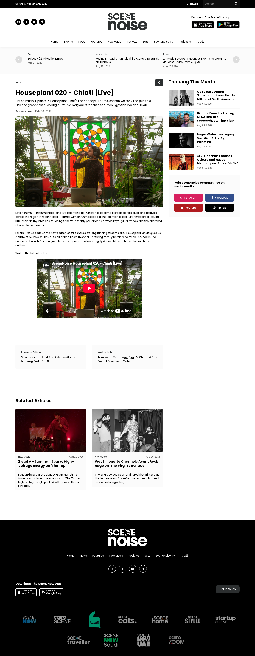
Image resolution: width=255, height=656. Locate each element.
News (81, 41)
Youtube (191, 208)
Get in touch (227, 589)
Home (55, 41)
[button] (236, 59)
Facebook (221, 198)
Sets (145, 41)
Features (96, 41)
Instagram (190, 198)
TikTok (221, 208)
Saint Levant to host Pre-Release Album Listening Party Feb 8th (48, 359)
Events (68, 41)
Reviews (132, 41)
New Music (114, 41)
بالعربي (200, 41)
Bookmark (192, 3)
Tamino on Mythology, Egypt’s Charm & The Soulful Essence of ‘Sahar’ (127, 359)
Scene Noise (23, 111)
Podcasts (185, 41)
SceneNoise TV (163, 41)
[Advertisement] (83, 382)
